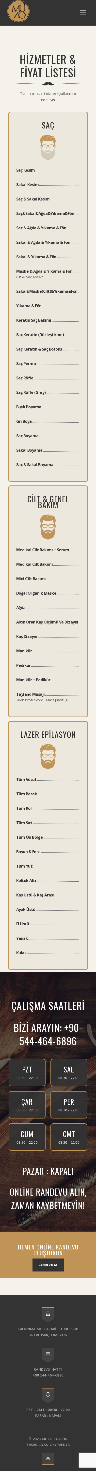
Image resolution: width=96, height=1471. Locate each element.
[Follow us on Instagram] (48, 1458)
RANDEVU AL (48, 1265)
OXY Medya (60, 1444)
